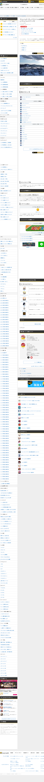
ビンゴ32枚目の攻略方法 (5, 428)
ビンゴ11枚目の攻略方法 (5, 378)
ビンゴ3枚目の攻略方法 (4, 359)
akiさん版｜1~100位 (4, 178)
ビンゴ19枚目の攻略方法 (5, 397)
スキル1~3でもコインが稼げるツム (6, 169)
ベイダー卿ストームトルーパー (26, 122)
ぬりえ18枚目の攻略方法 (5, 340)
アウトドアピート (4, 133)
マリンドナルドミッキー (25, 117)
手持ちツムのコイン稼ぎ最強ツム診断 (7, 72)
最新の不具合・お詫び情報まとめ (6, 642)
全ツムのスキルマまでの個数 (5, 559)
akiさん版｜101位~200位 (5, 181)
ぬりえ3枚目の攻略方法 (4, 305)
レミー (23, 145)
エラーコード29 (3, 668)
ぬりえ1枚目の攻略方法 (4, 300)
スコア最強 (22, 7)
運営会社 (37, 752)
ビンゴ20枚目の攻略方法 (5, 400)
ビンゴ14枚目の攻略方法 (5, 386)
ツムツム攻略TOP (4, 58)
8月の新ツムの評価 (4, 121)
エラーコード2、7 (4, 661)
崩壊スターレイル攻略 (13, 761)
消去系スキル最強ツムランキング (6, 214)
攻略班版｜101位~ (4, 176)
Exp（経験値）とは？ (4, 618)
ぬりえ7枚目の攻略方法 (4, 314)
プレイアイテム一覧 (4, 583)
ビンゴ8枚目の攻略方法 (4, 371)
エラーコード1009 (4, 675)
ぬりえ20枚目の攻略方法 (5, 345)
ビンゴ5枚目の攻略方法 (4, 364)
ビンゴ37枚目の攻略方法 (5, 440)
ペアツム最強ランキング (5, 200)
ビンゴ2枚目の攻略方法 (4, 357)
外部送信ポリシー (26, 752)
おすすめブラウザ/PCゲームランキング (9, 718)
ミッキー (22, 31)
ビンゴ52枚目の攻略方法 (5, 476)
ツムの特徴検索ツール (4, 65)
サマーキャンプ (3, 108)
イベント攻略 (6, 7)
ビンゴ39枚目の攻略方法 (5, 445)
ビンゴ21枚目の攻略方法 (5, 402)
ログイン (42, 1)
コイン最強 (26, 7)
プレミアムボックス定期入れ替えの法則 (7, 630)
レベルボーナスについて (5, 613)
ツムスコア (2, 547)
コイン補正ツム (3, 279)
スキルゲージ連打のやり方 (5, 530)
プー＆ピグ (23, 29)
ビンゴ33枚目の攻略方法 (5, 431)
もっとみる (15, 37)
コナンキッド (24, 105)
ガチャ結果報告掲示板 (4, 84)
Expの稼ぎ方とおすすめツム (5, 620)
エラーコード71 (3, 670)
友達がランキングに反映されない (6, 647)
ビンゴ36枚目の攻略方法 (5, 438)
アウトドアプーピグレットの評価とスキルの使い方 (10, 29)
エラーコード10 (3, 666)
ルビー (2, 568)
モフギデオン (24, 99)
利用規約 (11, 752)
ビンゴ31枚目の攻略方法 (5, 426)
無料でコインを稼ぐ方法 (5, 535)
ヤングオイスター (24, 134)
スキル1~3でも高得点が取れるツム (6, 147)
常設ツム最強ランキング (5, 216)
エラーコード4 (3, 658)
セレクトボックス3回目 (29, 28)
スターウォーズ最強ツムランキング (6, 212)
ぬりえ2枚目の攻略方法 (4, 302)
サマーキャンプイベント (25, 32)
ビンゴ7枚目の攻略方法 (4, 369)
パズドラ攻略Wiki (28, 761)
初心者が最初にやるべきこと (5, 495)
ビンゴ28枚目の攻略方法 (5, 419)
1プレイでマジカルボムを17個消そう (27, 238)
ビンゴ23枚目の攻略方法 (5, 407)
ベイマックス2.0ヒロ (25, 113)
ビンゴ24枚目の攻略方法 (5, 409)
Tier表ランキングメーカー (5, 70)
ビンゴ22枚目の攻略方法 (5, 405)
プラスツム (2, 288)
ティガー (27, 29)
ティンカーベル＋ (30, 31)
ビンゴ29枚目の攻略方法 (5, 421)
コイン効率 (31, 7)
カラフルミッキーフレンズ (26, 107)
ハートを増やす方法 (4, 502)
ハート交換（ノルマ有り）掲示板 (6, 94)
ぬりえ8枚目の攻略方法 (4, 317)
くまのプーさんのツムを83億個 (6, 110)
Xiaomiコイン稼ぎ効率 (4, 186)
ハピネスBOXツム (4, 253)
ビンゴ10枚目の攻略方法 (5, 376)
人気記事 (4, 21)
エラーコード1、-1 (4, 656)
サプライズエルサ (24, 138)
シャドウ (23, 140)
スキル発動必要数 (4, 276)
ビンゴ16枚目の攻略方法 (5, 390)
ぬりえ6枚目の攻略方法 (4, 312)
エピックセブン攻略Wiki (29, 764)
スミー (23, 142)
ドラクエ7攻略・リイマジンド (15, 758)
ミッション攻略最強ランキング (6, 219)
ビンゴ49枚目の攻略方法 (5, 469)
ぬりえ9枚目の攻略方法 (4, 319)
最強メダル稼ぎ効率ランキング (6, 190)
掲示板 (13, 21)
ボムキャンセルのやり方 (5, 528)
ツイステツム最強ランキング (5, 204)
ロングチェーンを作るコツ (5, 602)
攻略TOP (1, 7)
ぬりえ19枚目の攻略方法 (5, 343)
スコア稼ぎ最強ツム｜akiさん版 (6, 144)
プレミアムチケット (4, 575)
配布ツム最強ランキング (5, 209)
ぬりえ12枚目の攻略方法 (5, 326)
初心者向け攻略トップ (4, 490)
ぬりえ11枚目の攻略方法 (5, 324)
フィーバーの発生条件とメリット (6, 521)
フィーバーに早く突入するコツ (6, 523)
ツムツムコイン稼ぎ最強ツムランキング (9, 23)
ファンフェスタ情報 (33, 32)
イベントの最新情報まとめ (5, 103)
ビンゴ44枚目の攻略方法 (5, 457)
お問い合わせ (33, 752)
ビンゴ (41, 7)
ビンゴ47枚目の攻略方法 (5, 464)
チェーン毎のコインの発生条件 (6, 542)
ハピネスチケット (4, 573)
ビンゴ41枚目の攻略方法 (5, 450)
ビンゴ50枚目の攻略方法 (5, 471)
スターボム (2, 597)
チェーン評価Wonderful (5, 606)
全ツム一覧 (2, 248)
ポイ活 (26, 1)
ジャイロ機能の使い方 (4, 526)
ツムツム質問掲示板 (4, 82)
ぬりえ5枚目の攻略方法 (4, 310)
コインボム (2, 594)
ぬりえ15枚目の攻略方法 (5, 333)
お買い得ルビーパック (4, 580)
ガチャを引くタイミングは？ (5, 632)
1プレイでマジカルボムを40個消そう (27, 240)
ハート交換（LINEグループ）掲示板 (7, 91)
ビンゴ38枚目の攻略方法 (5, 443)
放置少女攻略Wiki (28, 766)
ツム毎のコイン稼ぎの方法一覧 (6, 269)
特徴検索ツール (28, 247)
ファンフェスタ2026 (4, 112)
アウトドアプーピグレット (5, 123)
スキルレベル (3, 549)
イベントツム (3, 260)
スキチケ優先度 (36, 7)
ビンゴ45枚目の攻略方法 (5, 459)
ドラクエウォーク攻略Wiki (14, 762)
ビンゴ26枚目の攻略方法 (5, 414)
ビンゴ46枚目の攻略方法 (5, 462)
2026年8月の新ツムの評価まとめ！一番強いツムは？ (10, 26)
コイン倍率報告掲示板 (4, 86)
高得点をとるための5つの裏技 (6, 516)
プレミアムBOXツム (4, 255)
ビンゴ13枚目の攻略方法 (5, 383)
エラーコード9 (3, 663)
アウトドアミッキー (4, 130)
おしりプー (31, 29)
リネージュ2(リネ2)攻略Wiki (29, 768)
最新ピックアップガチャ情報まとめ (6, 241)
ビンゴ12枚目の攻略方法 (5, 381)
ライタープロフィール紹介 (5, 63)
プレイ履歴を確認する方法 (5, 616)
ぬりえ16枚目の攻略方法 (5, 336)
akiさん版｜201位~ (4, 183)
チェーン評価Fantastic (4, 609)
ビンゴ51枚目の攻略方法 (5, 474)
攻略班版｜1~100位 (4, 174)
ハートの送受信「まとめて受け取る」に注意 (8, 511)
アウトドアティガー (4, 126)
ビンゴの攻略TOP (4, 352)
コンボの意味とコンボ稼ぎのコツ (6, 519)
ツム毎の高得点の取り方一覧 (5, 272)
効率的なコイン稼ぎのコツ (5, 537)
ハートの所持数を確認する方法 (6, 507)
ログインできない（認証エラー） (6, 649)
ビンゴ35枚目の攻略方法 (5, 436)
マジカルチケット (4, 578)
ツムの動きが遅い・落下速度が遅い (6, 651)
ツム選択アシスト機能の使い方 (6, 628)
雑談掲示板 (2, 79)
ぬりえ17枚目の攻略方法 (5, 338)
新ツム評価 (12, 7)
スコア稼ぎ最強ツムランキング (8, 32)
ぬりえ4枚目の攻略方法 (4, 307)
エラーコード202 (3, 673)
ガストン (23, 130)
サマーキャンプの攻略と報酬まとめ (9, 34)
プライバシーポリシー (18, 752)
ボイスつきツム (3, 283)
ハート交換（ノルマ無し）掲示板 (6, 96)
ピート (26, 31)
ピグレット (23, 128)
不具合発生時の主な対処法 (5, 644)
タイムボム (2, 590)
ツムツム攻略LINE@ (4, 68)
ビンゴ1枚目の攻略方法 (4, 355)
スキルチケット (3, 571)
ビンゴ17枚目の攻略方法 (5, 393)
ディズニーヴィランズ (25, 103)
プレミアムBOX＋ (4, 262)
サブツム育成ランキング (5, 197)
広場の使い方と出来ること (5, 635)
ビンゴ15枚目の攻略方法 (5, 388)
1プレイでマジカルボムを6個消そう (26, 236)
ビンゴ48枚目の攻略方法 (5, 466)
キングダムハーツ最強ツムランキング (7, 207)
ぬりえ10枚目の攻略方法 (5, 321)
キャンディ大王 (24, 136)
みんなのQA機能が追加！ (25, 33)
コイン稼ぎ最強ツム (4, 167)
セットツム (2, 286)
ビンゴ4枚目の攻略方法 (4, 362)
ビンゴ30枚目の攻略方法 (5, 424)
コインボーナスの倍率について (6, 540)
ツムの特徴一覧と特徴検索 (5, 483)
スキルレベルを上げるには (5, 556)
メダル (2, 564)
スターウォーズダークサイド (26, 97)
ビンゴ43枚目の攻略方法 (5, 455)
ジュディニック (24, 109)
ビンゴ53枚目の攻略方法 (5, 478)
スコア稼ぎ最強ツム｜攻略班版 (6, 142)
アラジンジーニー (24, 111)
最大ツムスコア (3, 195)
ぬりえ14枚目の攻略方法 (5, 331)
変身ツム (2, 291)
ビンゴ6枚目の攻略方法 (4, 367)
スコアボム (2, 592)
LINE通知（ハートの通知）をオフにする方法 (8, 509)
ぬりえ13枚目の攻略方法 (5, 329)
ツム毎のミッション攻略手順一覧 (6, 267)
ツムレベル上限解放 (4, 554)
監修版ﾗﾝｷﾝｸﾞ (16, 7)
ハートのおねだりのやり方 (5, 504)
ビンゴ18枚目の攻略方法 (5, 395)
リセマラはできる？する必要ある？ (6, 492)
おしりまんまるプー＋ (4, 128)
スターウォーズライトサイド (26, 115)
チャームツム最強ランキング (5, 202)
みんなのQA (3, 60)
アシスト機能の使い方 (4, 625)
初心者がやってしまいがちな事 (6, 497)
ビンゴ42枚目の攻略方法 (5, 452)
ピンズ (2, 566)
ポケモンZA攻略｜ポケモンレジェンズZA (16, 756)
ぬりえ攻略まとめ (4, 298)
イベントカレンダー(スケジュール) (6, 105)
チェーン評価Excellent (4, 604)
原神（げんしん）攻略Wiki (14, 764)
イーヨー (23, 132)
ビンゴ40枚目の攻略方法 (5, 447)
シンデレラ (23, 126)
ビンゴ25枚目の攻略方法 (5, 412)
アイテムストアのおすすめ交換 (6, 637)
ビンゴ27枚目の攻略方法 (5, 416)
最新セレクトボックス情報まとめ (6, 243)
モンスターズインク (25, 120)
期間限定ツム (3, 257)
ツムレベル (2, 552)
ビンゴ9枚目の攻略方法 (4, 374)
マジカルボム (3, 587)
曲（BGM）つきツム (4, 281)
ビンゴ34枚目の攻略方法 (5, 433)
